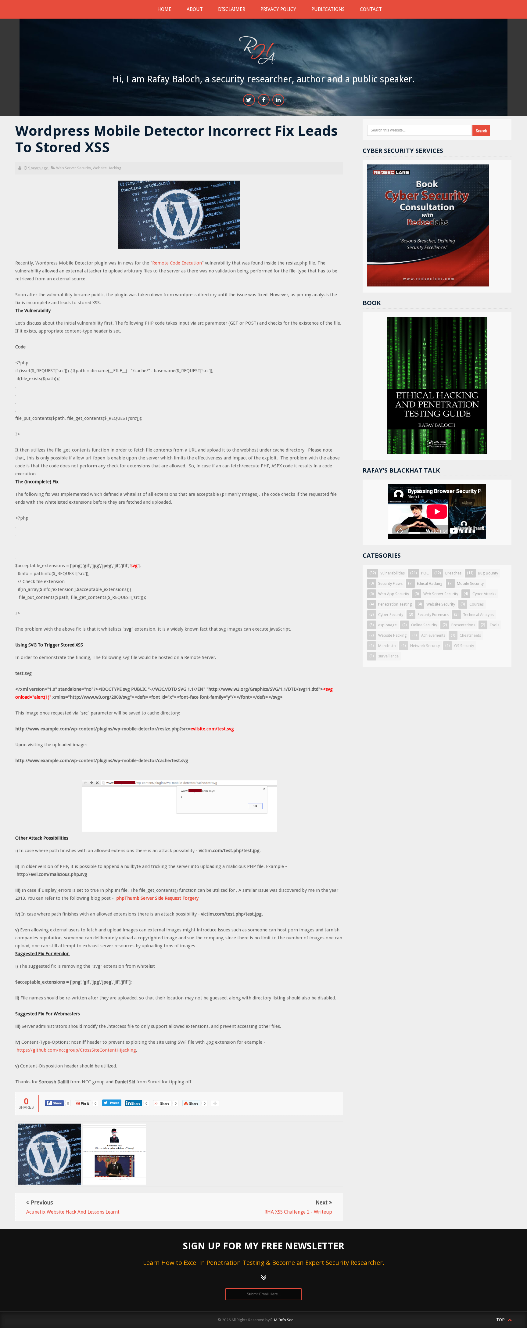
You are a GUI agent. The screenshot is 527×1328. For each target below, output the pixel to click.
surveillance (388, 656)
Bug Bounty (488, 573)
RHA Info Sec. (282, 1320)
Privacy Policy (278, 9)
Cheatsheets (470, 635)
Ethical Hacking (430, 583)
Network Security (425, 645)
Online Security (424, 625)
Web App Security (393, 594)
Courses (476, 604)
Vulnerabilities (392, 573)
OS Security (464, 645)
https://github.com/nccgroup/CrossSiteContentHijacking (76, 1050)
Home (164, 9)
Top (501, 1319)
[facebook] (264, 100)
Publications (328, 9)
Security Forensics (433, 614)
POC (425, 573)
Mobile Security (470, 583)
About (195, 9)
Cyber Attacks (484, 594)
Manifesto (387, 645)
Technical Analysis (478, 614)
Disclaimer (231, 9)
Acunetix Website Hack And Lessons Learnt (115, 1146)
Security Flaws (390, 583)
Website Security (440, 604)
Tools (494, 625)
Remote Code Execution (177, 263)
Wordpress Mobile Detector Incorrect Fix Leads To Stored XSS (50, 1158)
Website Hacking (107, 168)
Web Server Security (73, 168)
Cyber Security (390, 614)
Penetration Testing (395, 604)
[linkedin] (278, 100)
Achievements (433, 635)
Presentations (463, 625)
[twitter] (249, 100)
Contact (371, 9)
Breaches (453, 573)
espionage (387, 625)
